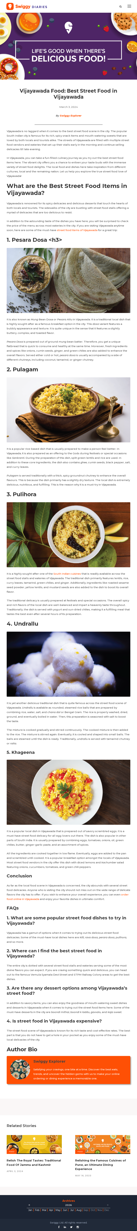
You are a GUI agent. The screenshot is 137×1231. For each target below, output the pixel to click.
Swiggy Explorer (70, 115)
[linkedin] (65, 1227)
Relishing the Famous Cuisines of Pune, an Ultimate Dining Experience (100, 1165)
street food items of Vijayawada (77, 230)
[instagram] (78, 1227)
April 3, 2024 (15, 1171)
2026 (68, 1205)
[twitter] (71, 1227)
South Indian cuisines (67, 573)
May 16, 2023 (83, 1175)
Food (11, 1152)
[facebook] (59, 1227)
